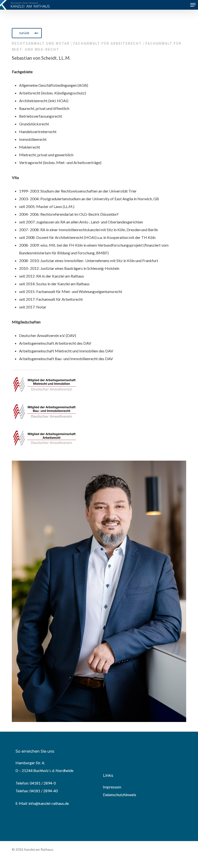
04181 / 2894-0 (43, 783)
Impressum (112, 787)
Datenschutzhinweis (119, 794)
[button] (193, 4)
